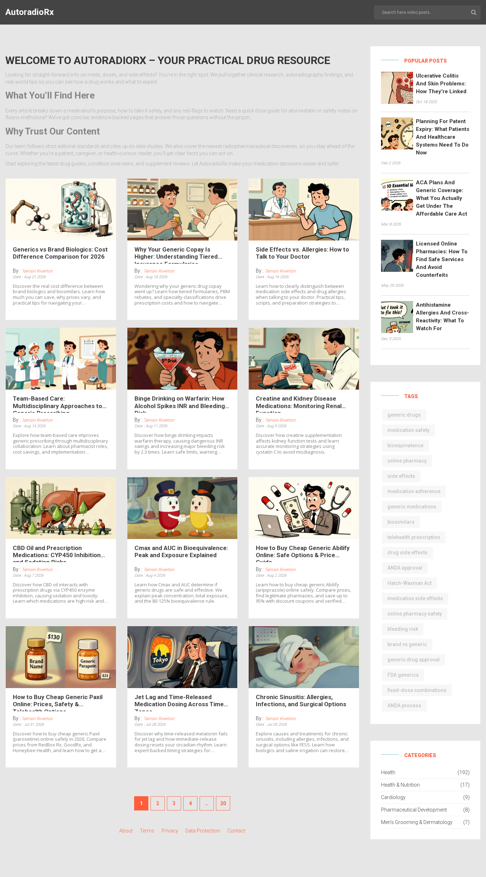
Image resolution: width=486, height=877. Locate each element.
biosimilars (400, 522)
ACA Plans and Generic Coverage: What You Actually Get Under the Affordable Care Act (441, 198)
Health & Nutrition (400, 785)
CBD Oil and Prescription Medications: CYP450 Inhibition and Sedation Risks (57, 553)
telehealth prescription (413, 537)
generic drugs (404, 415)
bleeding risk (402, 629)
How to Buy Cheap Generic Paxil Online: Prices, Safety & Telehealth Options (57, 702)
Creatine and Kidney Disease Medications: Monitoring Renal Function (299, 404)
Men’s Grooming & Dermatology (417, 822)
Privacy (170, 831)
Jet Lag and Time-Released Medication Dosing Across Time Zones (179, 702)
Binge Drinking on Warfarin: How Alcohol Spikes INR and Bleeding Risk (179, 404)
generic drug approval (413, 659)
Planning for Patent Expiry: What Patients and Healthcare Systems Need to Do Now (442, 137)
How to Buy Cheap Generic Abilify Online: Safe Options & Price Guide (303, 553)
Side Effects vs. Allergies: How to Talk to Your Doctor (302, 253)
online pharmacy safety (414, 614)
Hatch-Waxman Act (409, 583)
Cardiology (393, 797)
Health (388, 772)
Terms (147, 831)
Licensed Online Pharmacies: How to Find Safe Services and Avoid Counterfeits (441, 259)
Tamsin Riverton (37, 271)
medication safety (408, 430)
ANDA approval (404, 568)
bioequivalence (405, 445)
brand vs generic (407, 644)
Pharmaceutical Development (414, 810)
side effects (401, 476)
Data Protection (202, 831)
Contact (236, 831)
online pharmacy (407, 461)
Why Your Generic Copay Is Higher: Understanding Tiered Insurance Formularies (176, 255)
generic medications (411, 506)
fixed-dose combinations (417, 690)
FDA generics (403, 675)
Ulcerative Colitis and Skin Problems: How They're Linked (441, 84)
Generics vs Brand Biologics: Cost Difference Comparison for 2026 (60, 253)
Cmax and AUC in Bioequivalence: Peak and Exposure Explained (181, 551)
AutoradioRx (29, 12)
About (126, 831)
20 (223, 803)
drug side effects (407, 552)
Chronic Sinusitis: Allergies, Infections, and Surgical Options (301, 700)
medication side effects (415, 598)
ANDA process (404, 705)
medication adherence (413, 491)
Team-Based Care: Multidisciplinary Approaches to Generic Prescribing (57, 404)
